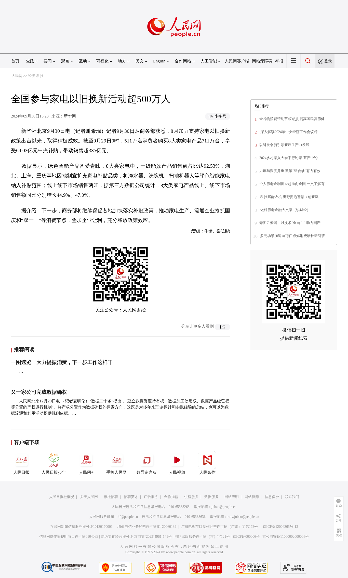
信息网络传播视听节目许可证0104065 (68, 536)
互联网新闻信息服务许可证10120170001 (81, 527)
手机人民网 (116, 472)
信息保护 (272, 497)
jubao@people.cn (223, 507)
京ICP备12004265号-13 (280, 527)
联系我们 (292, 497)
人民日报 (21, 472)
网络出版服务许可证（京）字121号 (202, 536)
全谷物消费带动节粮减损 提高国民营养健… (293, 119)
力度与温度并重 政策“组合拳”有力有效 (289, 171)
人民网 (17, 76)
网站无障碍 (262, 61)
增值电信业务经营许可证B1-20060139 (146, 527)
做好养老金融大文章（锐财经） (284, 210)
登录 (328, 61)
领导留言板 (147, 472)
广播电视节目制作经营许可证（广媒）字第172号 (219, 527)
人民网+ (86, 472)
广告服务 (151, 497)
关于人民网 (89, 497)
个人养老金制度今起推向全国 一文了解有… (293, 184)
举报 (279, 61)
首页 (15, 61)
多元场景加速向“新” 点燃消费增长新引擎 (292, 236)
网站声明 (231, 497)
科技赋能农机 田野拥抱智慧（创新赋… (290, 197)
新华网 (70, 116)
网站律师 (252, 497)
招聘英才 (131, 497)
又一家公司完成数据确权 (39, 392)
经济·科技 (36, 76)
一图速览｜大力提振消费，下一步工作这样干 (62, 362)
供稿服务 (191, 497)
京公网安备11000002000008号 (285, 536)
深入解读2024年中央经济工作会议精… (290, 132)
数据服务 (211, 497)
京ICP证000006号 (246, 536)
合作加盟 (171, 497)
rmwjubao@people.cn (243, 517)
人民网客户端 (237, 61)
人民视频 (177, 472)
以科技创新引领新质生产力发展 (284, 145)
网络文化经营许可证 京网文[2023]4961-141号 (136, 536)
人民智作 (207, 472)
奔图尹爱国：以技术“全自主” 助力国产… (291, 223)
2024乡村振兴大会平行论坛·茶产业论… (290, 158)
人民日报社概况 (61, 497)
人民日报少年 (54, 472)
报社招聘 (111, 497)
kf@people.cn (128, 517)
